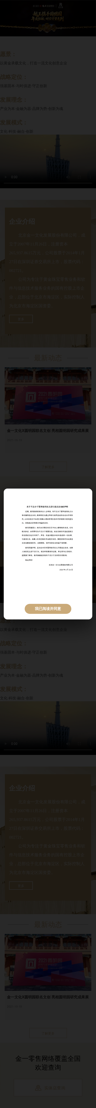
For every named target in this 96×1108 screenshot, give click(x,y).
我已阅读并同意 (48, 609)
